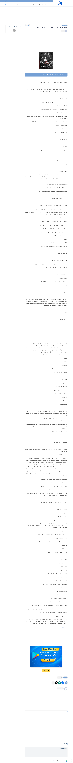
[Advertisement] (36, 16)
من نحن (43, 1)
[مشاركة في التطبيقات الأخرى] (53, 682)
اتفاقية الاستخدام (48, 1)
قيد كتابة (20, 4)
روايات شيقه (65, 25)
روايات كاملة (49, 4)
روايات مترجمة (26, 4)
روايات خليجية (37, 4)
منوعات (16, 4)
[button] (62, 682)
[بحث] (6, 4)
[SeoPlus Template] (66, 761)
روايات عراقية (43, 4)
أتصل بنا (32, 1)
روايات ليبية (32, 4)
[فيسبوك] (6, 1)
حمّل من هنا (46, 670)
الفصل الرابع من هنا (63, 627)
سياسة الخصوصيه (38, 1)
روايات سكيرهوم (54, 760)
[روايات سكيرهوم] (60, 3)
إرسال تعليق (63, 748)
